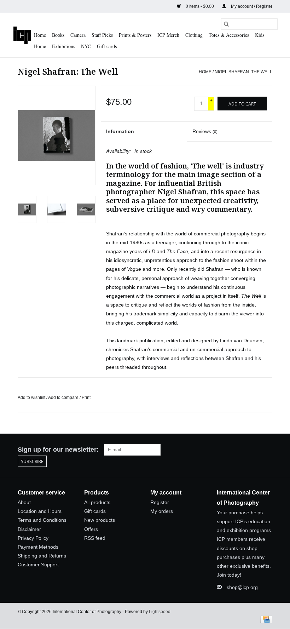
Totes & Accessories (229, 35)
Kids (259, 35)
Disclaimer (29, 529)
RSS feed (94, 538)
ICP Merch (168, 35)
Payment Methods (38, 547)
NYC (86, 46)
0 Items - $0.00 (200, 6)
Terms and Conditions (42, 520)
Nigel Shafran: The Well (243, 71)
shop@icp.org (242, 587)
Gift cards (107, 46)
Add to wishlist (32, 397)
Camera (78, 35)
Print (86, 397)
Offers (91, 529)
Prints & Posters (135, 35)
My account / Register (251, 6)
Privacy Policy (33, 538)
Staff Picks (102, 35)
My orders (161, 511)
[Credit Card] (265, 619)
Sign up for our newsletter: (58, 449)
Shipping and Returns (42, 556)
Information (120, 131)
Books (58, 35)
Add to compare (64, 397)
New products (99, 520)
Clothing (194, 35)
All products (97, 502)
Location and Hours (40, 511)
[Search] (226, 24)
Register (159, 502)
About (24, 502)
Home (40, 35)
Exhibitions (63, 46)
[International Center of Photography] (22, 35)
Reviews (205, 131)
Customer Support (38, 564)
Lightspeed (159, 611)
